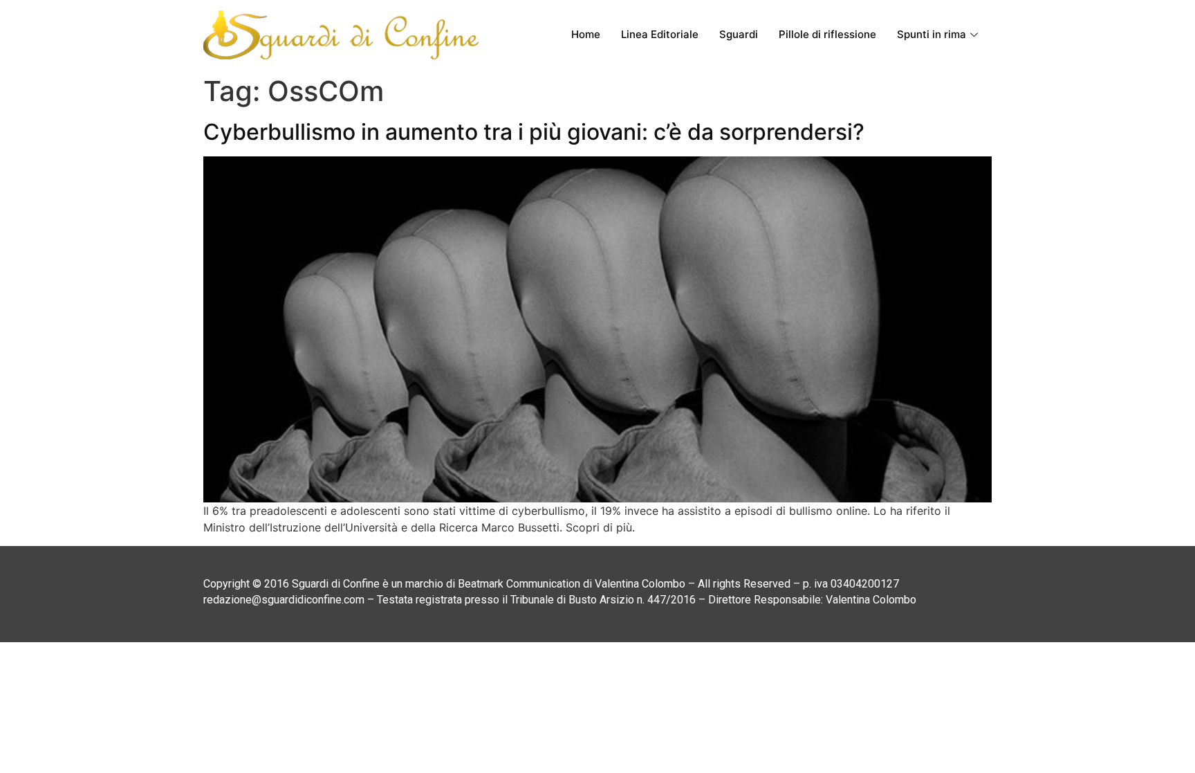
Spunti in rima (931, 34)
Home (585, 34)
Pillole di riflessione (827, 34)
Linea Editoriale (659, 34)
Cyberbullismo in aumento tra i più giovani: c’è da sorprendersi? (533, 131)
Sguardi (738, 34)
